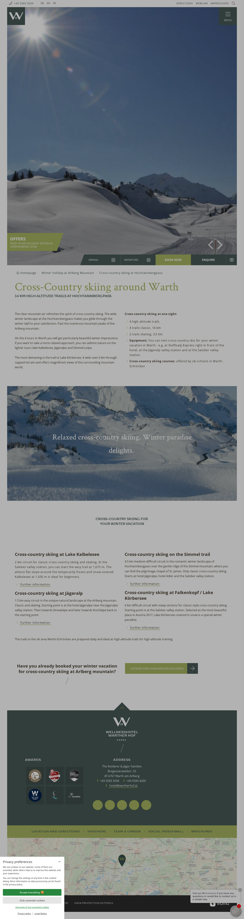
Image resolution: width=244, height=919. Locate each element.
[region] (32, 875)
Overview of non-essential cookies (32, 907)
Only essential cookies (32, 900)
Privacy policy (24, 913)
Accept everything (30, 892)
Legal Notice (40, 913)
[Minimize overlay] (59, 861)
